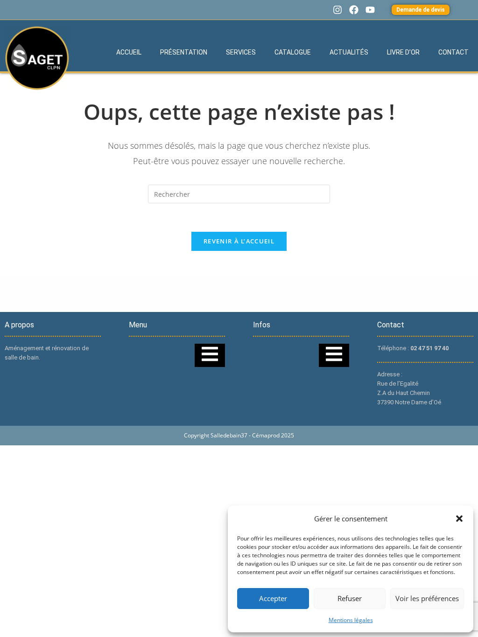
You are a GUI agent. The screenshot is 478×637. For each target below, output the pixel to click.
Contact (453, 52)
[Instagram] (337, 9)
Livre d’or (403, 52)
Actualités (349, 52)
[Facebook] (353, 9)
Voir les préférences (427, 598)
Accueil (128, 52)
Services (241, 52)
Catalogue (292, 52)
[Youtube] (370, 9)
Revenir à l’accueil (239, 241)
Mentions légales (351, 620)
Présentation (183, 52)
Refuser (349, 598)
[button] (459, 518)
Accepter (273, 598)
